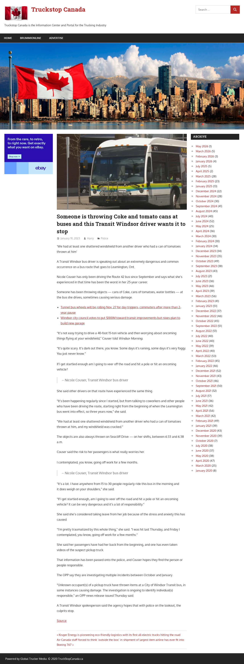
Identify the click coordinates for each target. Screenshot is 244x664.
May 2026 (202, 146)
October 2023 (204, 261)
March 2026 (203, 151)
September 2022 (206, 326)
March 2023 (203, 296)
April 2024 (202, 231)
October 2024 (205, 201)
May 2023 (202, 286)
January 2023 (204, 306)
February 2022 (205, 361)
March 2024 (203, 236)
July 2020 (201, 445)
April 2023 (202, 291)
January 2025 (204, 186)
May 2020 (202, 456)
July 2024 (201, 216)
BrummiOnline (30, 38)
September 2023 (206, 266)
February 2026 (205, 156)
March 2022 (203, 356)
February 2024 (205, 241)
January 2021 (204, 426)
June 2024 (202, 221)
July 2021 (201, 396)
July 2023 (201, 276)
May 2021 (202, 406)
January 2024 (204, 246)
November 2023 (206, 256)
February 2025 (205, 181)
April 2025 (202, 171)
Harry (90, 238)
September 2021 (206, 386)
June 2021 (202, 401)
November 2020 (206, 436)
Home (8, 38)
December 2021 (205, 371)
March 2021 (203, 416)
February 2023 (205, 301)
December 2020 (206, 430)
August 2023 (204, 271)
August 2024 (204, 211)
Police (104, 238)
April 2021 (202, 411)
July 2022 (201, 336)
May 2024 (202, 226)
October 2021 (204, 381)
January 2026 (204, 161)
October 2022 (204, 321)
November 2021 (206, 376)
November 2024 (206, 196)
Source (62, 621)
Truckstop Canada (58, 9)
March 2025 (203, 176)
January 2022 (204, 366)
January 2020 (204, 470)
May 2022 (202, 346)
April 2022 (202, 351)
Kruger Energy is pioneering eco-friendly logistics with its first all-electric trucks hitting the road (119, 635)
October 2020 (205, 441)
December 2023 (206, 251)
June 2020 (202, 450)
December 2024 (206, 191)
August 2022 (204, 331)
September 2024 (206, 206)
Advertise (56, 38)
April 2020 (202, 460)
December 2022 (206, 311)
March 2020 (203, 465)
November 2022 (206, 316)
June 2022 (202, 341)
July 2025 (201, 166)
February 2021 (204, 421)
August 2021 (203, 391)
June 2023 (202, 281)
